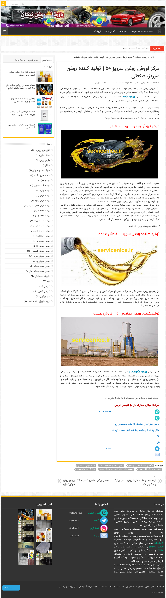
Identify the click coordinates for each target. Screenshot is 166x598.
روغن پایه (129, 96)
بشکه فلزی (44, 155)
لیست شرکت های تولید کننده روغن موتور (116, 469)
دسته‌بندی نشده (42, 175)
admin (154, 82)
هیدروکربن (44, 296)
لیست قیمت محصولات (142, 31)
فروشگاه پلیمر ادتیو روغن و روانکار (76, 586)
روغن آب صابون (42, 185)
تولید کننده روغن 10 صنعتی (150, 469)
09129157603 (104, 412)
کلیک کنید (74, 536)
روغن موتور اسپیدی (40, 251)
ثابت (157, 442)
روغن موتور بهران (41, 256)
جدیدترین (47, 60)
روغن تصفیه (44, 210)
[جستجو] (3, 3)
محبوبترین (33, 60)
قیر (48, 281)
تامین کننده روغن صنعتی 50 (111, 465)
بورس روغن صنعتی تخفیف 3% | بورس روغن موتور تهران (86, 480)
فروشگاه (97, 31)
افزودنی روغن (43, 150)
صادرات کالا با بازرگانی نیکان (158, 592)
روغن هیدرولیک (42, 266)
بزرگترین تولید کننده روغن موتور (141, 465)
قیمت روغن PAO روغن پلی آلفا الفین (21, 126)
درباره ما (123, 31)
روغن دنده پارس (41, 226)
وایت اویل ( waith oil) (39, 301)
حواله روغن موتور (41, 170)
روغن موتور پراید (41, 261)
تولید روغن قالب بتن (86, 465)
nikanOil (107, 448)
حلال (47, 165)
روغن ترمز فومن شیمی (38, 205)
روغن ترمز (45, 195)
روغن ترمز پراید (42, 200)
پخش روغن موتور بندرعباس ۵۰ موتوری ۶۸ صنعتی (136, 48)
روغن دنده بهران (42, 221)
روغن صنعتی (141, 57)
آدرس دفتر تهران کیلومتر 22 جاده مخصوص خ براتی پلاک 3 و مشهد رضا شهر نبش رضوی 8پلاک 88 (136, 430)
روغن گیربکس (138, 371)
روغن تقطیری (43, 215)
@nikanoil (74, 520)
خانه (159, 30)
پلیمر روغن (44, 160)
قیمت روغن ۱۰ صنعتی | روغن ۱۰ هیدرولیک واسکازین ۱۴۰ (135, 480)
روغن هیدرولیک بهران (39, 271)
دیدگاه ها (20, 60)
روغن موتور (44, 246)
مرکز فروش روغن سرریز (86, 469)
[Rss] (22, 4)
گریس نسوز (44, 291)
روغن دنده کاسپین (40, 231)
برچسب (48, 66)
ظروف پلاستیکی (42, 276)
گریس (47, 286)
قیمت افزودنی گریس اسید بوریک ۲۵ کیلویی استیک (22, 113)
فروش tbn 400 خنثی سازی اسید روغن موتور (22, 73)
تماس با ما (110, 31)
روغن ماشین (43, 241)
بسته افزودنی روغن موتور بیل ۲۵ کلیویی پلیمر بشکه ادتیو (20, 86)
